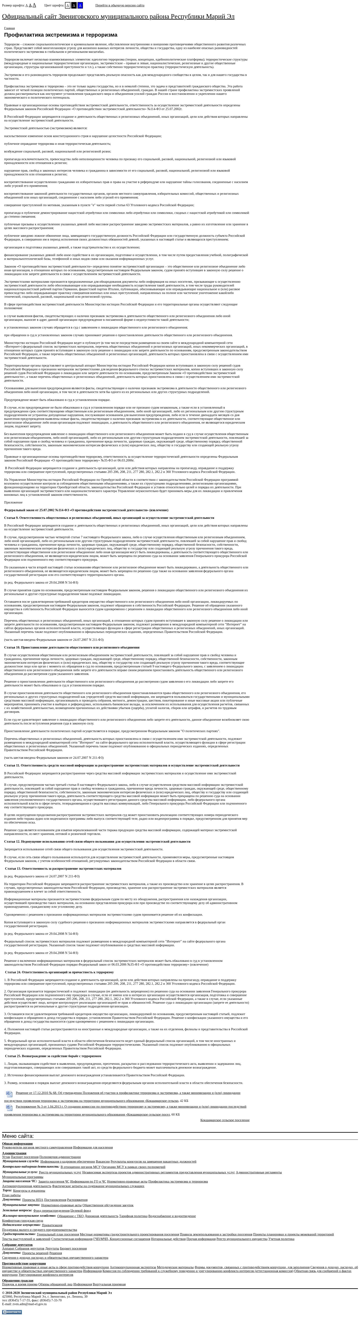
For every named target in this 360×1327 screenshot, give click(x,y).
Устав (6, 1157)
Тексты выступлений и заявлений (26, 1239)
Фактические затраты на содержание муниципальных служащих (98, 1186)
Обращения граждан (17, 1280)
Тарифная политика (133, 1216)
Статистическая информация (71, 1239)
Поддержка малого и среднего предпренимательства (39, 1230)
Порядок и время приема (20, 1284)
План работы (11, 1195)
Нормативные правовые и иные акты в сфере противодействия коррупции (55, 1267)
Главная (9, 28)
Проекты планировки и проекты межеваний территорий (293, 1234)
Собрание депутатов (17, 1244)
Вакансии (103, 1161)
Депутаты (52, 1248)
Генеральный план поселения (58, 1234)
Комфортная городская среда (22, 1220)
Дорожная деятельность (101, 1216)
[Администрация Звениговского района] (12, 1313)
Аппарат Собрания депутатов (23, 1248)
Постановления (55, 1200)
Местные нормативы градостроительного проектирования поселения (129, 1234)
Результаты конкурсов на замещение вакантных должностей (153, 1161)
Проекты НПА (32, 1200)
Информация (92, 1271)
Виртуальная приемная (109, 1284)
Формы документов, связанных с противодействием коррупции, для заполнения (252, 1267)
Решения (55, 1253)
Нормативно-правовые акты (127, 1181)
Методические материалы (175, 1267)
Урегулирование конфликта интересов (46, 1274)
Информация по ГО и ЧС (88, 1181)
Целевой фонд (80, 1210)
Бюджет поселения (73, 1248)
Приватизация (52, 1225)
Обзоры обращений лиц (55, 1284)
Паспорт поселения (25, 1157)
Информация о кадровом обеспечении (67, 1161)
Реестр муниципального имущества (242, 1239)
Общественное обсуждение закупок (108, 1205)
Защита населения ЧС (53, 1181)
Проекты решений (35, 1253)
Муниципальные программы (22, 1177)
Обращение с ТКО (70, 1216)
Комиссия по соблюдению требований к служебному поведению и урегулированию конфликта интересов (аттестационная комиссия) (197, 1271)
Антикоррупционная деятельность (26, 1186)
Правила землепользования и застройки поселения (216, 1234)
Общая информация (17, 1143)
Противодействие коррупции (24, 1263)
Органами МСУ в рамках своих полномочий (133, 1167)
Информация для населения (93, 1147)
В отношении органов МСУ (81, 1167)
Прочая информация (201, 1239)
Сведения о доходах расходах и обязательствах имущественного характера (55, 1257)
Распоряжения (77, 1200)
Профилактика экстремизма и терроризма (178, 1181)
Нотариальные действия (168, 1239)
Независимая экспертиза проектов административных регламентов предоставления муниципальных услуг (158, 1172)
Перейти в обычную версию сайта (119, 5)
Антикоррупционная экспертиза (133, 1267)
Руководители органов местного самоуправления (37, 1147)
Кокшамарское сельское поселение (225, 1120)
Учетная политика (281, 1239)
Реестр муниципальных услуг (60, 1172)
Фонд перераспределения (51, 1210)
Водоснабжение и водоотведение (172, 1216)
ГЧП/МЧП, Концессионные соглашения (121, 1239)
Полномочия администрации (60, 1157)
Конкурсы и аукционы (29, 1190)
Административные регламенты (259, 1172)
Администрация (14, 1153)
